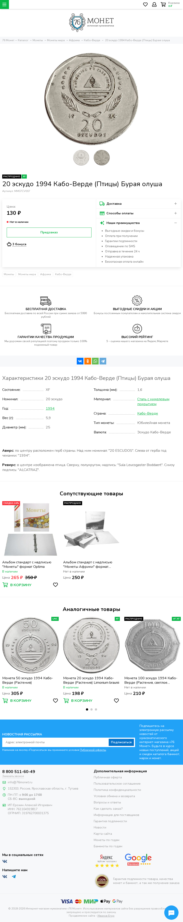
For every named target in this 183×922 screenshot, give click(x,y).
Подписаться (121, 742)
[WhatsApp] (95, 361)
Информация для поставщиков (116, 815)
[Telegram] (103, 361)
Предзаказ (49, 232)
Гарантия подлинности (110, 821)
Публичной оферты (93, 750)
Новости (100, 827)
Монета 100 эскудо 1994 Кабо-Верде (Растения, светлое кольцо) (150, 680)
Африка (45, 274)
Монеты (9, 274)
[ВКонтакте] (80, 361)
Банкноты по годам (108, 846)
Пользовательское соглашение (117, 783)
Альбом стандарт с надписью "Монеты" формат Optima (26, 564)
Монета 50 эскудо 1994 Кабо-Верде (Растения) (27, 680)
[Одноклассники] (87, 361)
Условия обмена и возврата (114, 796)
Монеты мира (27, 274)
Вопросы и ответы (107, 802)
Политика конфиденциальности (117, 790)
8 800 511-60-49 (18, 771)
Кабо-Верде (63, 274)
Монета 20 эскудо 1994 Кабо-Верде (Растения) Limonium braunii (91, 680)
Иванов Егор (106, 916)
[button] (87, 709)
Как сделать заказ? (108, 809)
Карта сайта (103, 834)
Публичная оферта (108, 777)
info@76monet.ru (20, 782)
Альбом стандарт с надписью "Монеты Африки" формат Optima (87, 564)
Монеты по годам (106, 840)
